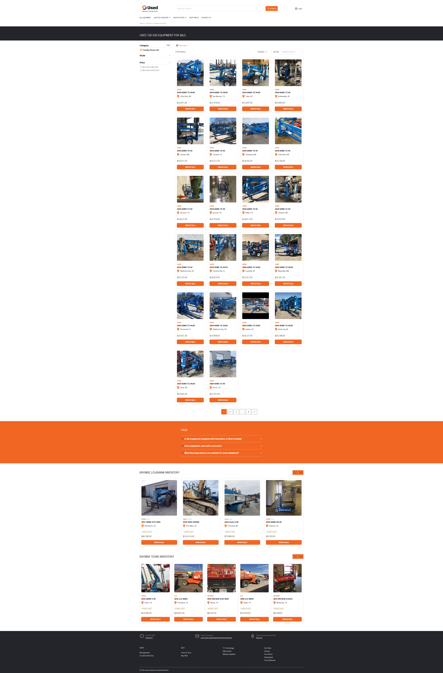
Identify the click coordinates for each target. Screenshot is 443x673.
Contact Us (206, 17)
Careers (267, 651)
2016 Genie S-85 (231, 522)
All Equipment (145, 17)
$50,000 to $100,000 (150, 70)
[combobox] (226, 8)
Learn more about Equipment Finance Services (216, 638)
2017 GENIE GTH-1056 (150, 522)
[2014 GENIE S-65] (155, 578)
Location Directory (147, 655)
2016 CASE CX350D (191, 522)
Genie (226, 519)
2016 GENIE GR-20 (273, 522)
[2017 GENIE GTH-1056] (159, 498)
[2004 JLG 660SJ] (254, 578)
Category (144, 45)
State (142, 55)
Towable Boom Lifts (150, 50)
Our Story (267, 648)
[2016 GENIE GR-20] (284, 498)
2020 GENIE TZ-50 (217, 383)
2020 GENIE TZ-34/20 (251, 267)
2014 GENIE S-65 (148, 599)
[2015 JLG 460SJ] (188, 578)
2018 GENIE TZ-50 (282, 92)
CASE (185, 519)
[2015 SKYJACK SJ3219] (287, 578)
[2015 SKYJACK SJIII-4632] (221, 578)
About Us (259, 638)
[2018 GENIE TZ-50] (288, 72)
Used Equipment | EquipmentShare (157, 670)
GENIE (179, 89)
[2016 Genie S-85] (242, 498)
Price (142, 62)
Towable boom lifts (159, 23)
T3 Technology (228, 648)
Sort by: (276, 52)
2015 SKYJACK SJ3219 (282, 599)
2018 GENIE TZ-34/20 (186, 92)
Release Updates (229, 654)
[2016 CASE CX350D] (201, 498)
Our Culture (268, 654)
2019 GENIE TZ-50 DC (219, 267)
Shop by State (178, 17)
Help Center (227, 651)
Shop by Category (161, 17)
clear (168, 45)
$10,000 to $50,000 (150, 67)
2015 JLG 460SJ (181, 599)
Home (142, 23)
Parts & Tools (186, 652)
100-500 (148, 23)
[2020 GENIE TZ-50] (223, 364)
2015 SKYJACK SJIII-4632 (218, 599)
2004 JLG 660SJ (247, 599)
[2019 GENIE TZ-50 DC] (223, 247)
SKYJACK (210, 596)
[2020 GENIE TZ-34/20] (255, 247)
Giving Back (268, 657)
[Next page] (254, 411)
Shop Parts (194, 17)
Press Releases (270, 660)
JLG (175, 596)
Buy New (184, 655)
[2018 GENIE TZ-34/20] (190, 72)
